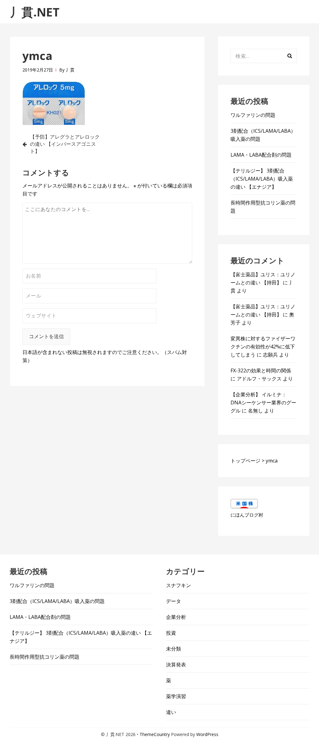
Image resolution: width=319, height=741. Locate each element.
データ (173, 601)
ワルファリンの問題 (253, 115)
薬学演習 (176, 696)
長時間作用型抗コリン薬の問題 (44, 656)
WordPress (207, 734)
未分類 (173, 648)
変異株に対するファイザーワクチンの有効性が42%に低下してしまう (263, 346)
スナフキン (178, 585)
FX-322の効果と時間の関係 (261, 370)
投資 (171, 632)
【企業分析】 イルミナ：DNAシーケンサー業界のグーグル (263, 402)
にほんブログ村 (247, 515)
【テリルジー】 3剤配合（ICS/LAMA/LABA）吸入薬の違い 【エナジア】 (262, 178)
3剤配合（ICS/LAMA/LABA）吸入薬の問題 (57, 601)
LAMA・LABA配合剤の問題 (261, 154)
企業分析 (176, 617)
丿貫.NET (35, 12)
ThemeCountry (155, 734)
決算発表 (176, 664)
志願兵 (270, 354)
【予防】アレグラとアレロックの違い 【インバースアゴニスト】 (65, 143)
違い (171, 712)
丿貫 (70, 70)
